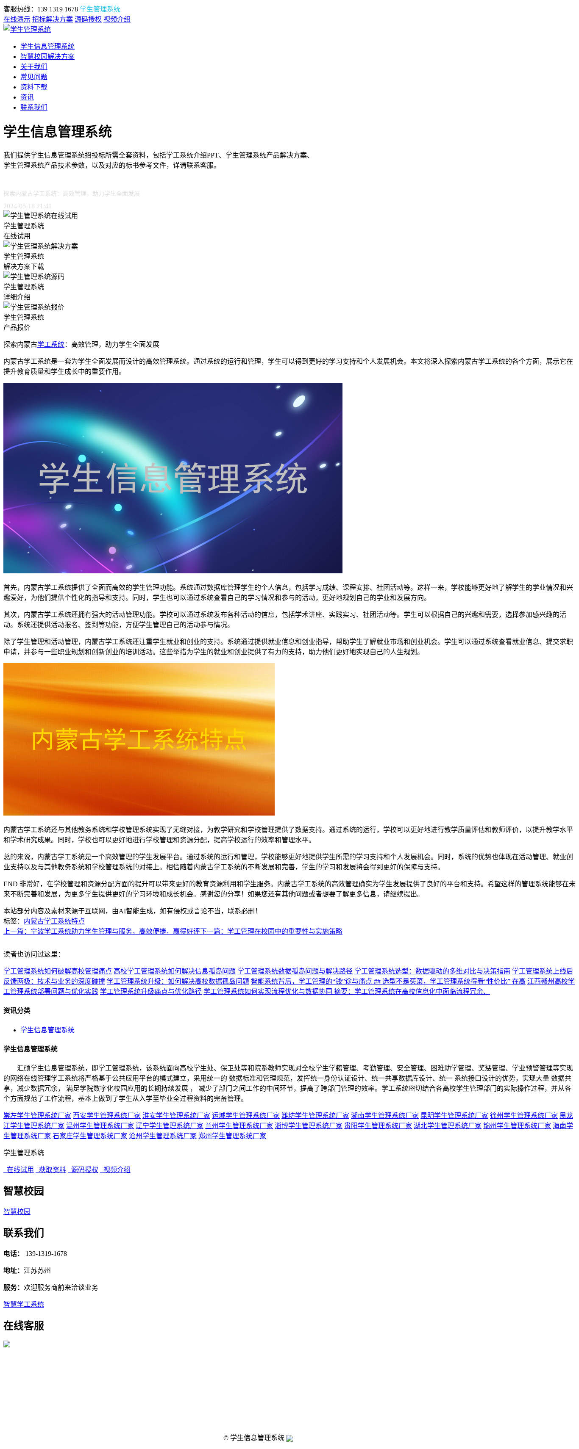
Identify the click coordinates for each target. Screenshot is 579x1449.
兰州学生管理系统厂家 (239, 1125)
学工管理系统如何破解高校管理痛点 (57, 971)
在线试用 (18, 1169)
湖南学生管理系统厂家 (385, 1115)
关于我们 (33, 66)
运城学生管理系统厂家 (246, 1115)
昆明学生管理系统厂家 (454, 1115)
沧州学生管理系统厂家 (163, 1135)
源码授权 (88, 19)
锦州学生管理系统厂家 (517, 1125)
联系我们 (33, 107)
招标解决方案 (52, 19)
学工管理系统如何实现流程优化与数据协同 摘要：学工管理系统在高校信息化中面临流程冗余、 (346, 991)
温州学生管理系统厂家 (100, 1125)
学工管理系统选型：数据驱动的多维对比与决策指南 (432, 971)
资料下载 (33, 87)
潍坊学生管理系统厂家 (315, 1115)
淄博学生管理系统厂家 (308, 1125)
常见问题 (33, 76)
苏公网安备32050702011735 (325, 1438)
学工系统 (50, 344)
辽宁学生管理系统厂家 (169, 1125)
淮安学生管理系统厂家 (176, 1115)
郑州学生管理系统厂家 (232, 1135)
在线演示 (17, 19)
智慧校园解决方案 (47, 56)
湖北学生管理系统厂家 (448, 1125)
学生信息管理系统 (47, 46)
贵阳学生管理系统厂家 (378, 1125)
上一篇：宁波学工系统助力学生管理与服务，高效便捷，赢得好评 (101, 931)
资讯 (27, 97)
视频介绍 (117, 19)
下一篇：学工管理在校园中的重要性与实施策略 (271, 931)
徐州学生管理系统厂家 (524, 1115)
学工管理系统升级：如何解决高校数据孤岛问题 (178, 981)
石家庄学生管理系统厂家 (90, 1135)
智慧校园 (17, 1211)
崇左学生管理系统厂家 (37, 1115)
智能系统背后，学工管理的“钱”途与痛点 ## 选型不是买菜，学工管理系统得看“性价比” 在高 (388, 981)
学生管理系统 (100, 9)
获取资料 (51, 1169)
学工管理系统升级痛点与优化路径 (151, 991)
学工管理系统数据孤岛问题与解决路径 (295, 971)
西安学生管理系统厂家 (107, 1115)
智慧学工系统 (23, 1304)
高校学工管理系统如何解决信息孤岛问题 (175, 971)
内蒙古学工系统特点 (54, 921)
